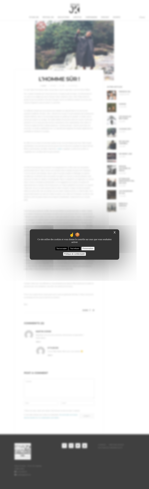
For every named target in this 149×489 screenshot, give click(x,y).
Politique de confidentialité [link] (74, 254)
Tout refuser (74, 248)
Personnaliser (88, 248)
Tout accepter (61, 248)
